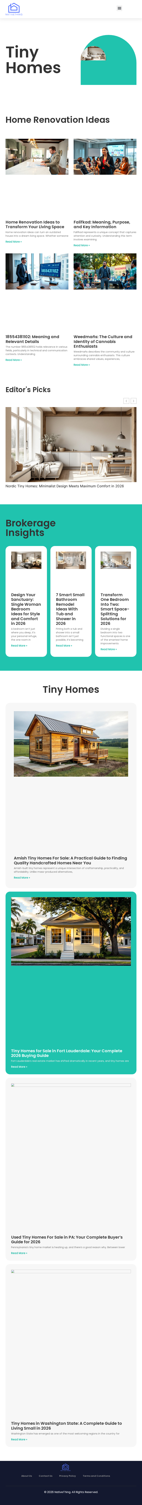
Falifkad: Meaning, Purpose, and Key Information (102, 224)
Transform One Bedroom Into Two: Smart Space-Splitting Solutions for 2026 (115, 609)
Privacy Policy (67, 1476)
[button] (119, 8)
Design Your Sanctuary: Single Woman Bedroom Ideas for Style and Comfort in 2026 (26, 609)
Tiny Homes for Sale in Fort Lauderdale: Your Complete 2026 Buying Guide (66, 1053)
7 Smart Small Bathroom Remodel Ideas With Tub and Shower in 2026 (70, 609)
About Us (26, 1476)
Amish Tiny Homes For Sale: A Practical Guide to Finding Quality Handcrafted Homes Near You (70, 860)
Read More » (14, 241)
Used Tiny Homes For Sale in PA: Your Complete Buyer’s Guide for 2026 (67, 1239)
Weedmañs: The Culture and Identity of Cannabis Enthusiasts (103, 341)
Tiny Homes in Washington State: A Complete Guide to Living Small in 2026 (66, 1426)
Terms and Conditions (96, 1476)
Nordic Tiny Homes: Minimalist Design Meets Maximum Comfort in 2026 (65, 486)
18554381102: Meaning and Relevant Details (32, 339)
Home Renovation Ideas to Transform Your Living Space (35, 224)
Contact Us (45, 1476)
